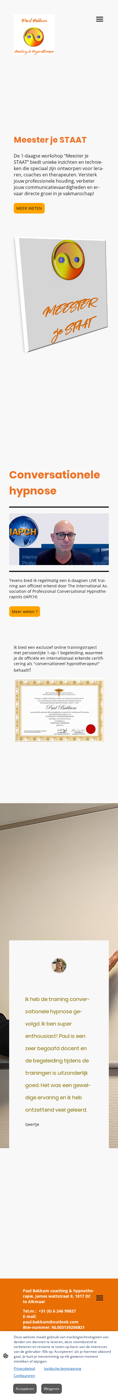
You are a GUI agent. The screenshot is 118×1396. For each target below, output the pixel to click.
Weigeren (51, 1388)
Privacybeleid (24, 1368)
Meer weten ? (25, 611)
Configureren (24, 1375)
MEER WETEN (29, 208)
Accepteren (25, 1388)
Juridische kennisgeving (62, 1368)
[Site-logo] (34, 35)
